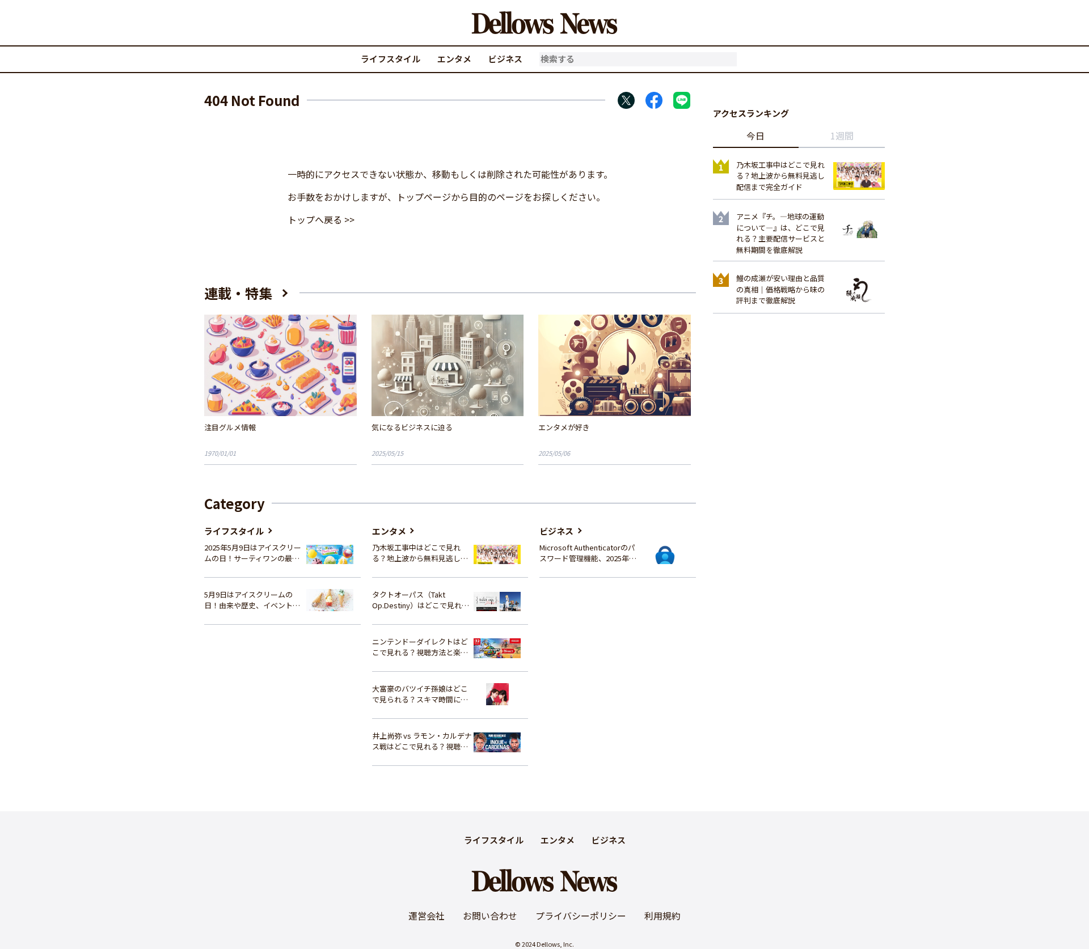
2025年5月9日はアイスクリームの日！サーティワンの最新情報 (252, 553)
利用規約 (662, 915)
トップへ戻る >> (321, 219)
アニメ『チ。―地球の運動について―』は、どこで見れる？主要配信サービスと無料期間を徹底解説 (780, 233)
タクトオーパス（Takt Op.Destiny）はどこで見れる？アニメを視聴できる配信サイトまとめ (420, 600)
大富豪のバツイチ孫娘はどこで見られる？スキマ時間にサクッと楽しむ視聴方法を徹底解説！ (420, 694)
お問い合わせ (490, 915)
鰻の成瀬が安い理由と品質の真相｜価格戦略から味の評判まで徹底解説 (780, 289)
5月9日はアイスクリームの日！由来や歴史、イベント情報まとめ (252, 600)
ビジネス (505, 59)
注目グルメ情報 (230, 427)
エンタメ (454, 59)
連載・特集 (238, 293)
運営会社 (426, 915)
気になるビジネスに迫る (412, 427)
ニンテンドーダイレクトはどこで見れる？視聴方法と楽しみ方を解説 (420, 647)
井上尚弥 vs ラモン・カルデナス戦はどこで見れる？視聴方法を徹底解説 (422, 741)
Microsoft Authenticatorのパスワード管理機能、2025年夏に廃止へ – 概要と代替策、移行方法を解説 (587, 553)
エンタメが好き (564, 427)
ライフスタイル (390, 59)
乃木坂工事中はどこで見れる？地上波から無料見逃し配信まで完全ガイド (420, 553)
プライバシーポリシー (580, 915)
